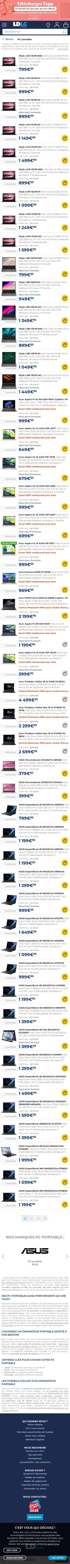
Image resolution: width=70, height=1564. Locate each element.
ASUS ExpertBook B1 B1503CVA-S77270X (41, 963)
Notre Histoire (35, 1424)
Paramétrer (15, 1557)
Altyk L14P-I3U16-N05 (31, 169)
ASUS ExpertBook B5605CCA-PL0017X (40, 1123)
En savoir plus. (51, 1544)
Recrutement (35, 1454)
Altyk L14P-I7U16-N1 (30, 214)
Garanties (26, 1484)
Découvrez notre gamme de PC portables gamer (35, 1345)
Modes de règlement (35, 1481)
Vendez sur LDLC (35, 1451)
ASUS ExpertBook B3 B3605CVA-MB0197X (42, 1007)
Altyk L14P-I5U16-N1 (30, 191)
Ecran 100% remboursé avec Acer (37, 409)
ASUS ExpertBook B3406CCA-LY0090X (40, 1054)
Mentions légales (35, 1439)
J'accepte (57, 1557)
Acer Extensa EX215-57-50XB (34, 572)
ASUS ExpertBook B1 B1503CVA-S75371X (41, 918)
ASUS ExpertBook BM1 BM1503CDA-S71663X (43, 1168)
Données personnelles (29, 1432)
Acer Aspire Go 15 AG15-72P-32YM (37, 652)
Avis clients (38, 1428)
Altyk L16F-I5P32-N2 (30, 307)
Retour (10, 39)
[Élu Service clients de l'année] (35, 1511)
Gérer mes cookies (35, 1435)
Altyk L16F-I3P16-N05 (30, 258)
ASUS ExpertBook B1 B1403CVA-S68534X (41, 871)
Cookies (49, 1432)
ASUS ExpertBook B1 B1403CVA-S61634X (41, 804)
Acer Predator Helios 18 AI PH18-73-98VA (42, 681)
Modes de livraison (35, 1477)
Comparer (10, 70)
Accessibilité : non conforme (35, 1462)
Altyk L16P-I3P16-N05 (30, 328)
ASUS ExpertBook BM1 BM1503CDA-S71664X (43, 1190)
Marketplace (35, 1458)
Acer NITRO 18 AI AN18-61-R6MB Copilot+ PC (43, 598)
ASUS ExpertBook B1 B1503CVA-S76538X (41, 940)
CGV (28, 1428)
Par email (35, 1517)
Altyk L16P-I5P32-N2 (30, 375)
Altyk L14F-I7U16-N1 (29, 124)
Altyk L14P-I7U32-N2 (30, 236)
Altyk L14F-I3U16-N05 (30, 55)
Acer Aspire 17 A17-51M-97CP (34, 624)
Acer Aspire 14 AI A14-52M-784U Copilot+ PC (43, 399)
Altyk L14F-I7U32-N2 (30, 147)
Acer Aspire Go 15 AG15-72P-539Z (37, 486)
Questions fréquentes (35, 1473)
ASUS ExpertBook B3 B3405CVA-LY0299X (42, 985)
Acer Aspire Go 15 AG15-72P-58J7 (37, 514)
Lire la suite (63, 49)
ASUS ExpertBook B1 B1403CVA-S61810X (41, 849)
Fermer (35, 18)
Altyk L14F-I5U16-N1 (29, 78)
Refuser (12, 1550)
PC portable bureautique (13, 1282)
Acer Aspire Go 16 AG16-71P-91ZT (37, 543)
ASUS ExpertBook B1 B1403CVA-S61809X (41, 826)
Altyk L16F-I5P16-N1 (29, 282)
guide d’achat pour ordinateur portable (41, 1396)
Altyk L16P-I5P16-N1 (29, 353)
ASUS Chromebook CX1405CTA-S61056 (40, 760)
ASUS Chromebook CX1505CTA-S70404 (40, 782)
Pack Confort (42, 1484)
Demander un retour (35, 1488)
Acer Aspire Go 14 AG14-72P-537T (37, 428)
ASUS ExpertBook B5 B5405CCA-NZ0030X (42, 1076)
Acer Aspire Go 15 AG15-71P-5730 (37, 457)
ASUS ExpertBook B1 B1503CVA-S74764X (41, 893)
